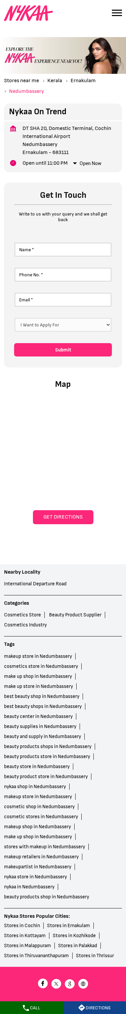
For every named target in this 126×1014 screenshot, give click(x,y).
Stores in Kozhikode (74, 935)
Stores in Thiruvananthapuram (36, 956)
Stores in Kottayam (25, 935)
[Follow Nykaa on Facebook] (43, 985)
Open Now (90, 163)
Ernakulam (83, 81)
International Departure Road (35, 584)
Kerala (54, 81)
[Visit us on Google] (70, 985)
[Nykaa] (28, 13)
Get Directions (63, 517)
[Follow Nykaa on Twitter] (56, 985)
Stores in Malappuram (27, 946)
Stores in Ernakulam (68, 925)
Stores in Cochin (22, 925)
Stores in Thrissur (95, 956)
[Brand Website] (83, 985)
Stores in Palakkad (77, 946)
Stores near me (21, 81)
